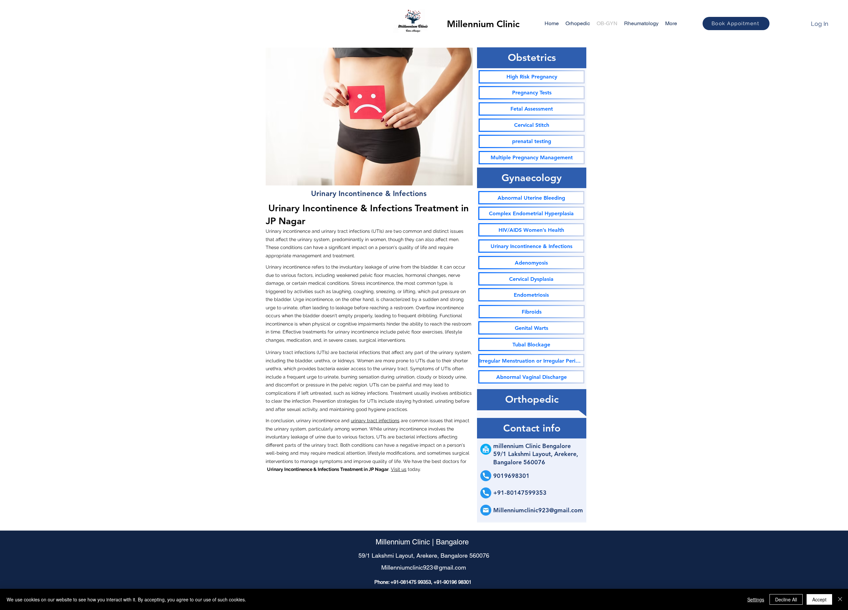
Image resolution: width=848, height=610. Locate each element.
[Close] (840, 599)
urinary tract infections (375, 420)
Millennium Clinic (483, 23)
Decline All (786, 599)
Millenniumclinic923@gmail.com (538, 510)
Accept (819, 599)
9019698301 (511, 476)
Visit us (398, 469)
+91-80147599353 (520, 492)
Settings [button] (755, 599)
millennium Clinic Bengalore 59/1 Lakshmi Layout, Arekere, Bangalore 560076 (535, 454)
